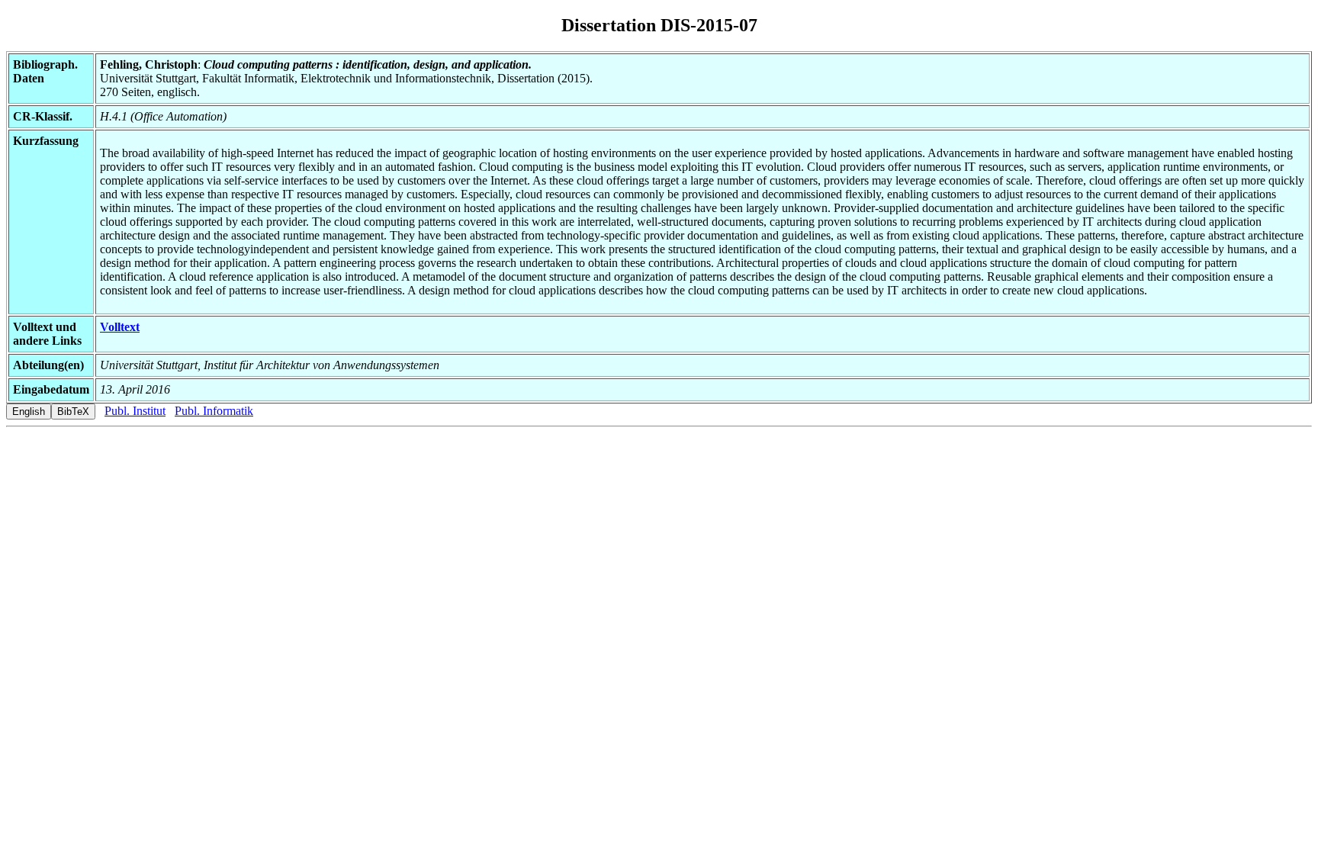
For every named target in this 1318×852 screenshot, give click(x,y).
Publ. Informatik (214, 410)
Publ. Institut (135, 410)
